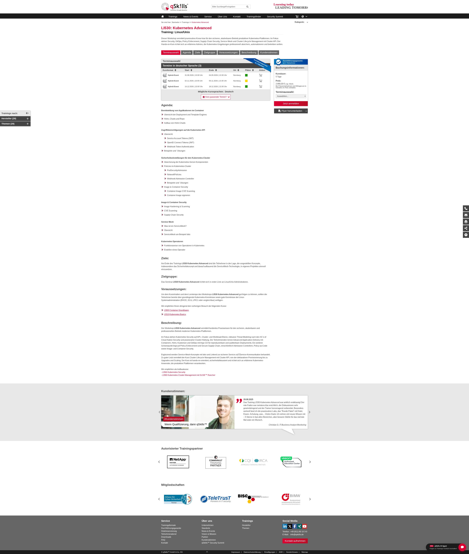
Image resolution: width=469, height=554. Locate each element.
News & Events (190, 16)
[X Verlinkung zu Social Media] (289, 526)
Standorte (206, 528)
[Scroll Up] (207, 552)
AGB (280, 552)
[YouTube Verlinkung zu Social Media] (304, 526)
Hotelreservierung (169, 531)
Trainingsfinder (254, 16)
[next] (309, 412)
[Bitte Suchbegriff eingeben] (247, 7)
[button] (309, 461)
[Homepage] (174, 6)
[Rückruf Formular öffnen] (466, 208)
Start (187, 70)
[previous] (160, 412)
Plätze (248, 70)
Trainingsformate (168, 525)
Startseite (175, 22)
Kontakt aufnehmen (295, 541)
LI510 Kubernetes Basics (175, 314)
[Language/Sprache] (304, 16)
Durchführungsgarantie (171, 528)
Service (208, 16)
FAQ (163, 540)
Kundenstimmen (268, 52)
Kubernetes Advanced (200, 22)
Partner (205, 537)
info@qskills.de (297, 534)
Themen (245, 528)
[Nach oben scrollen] (466, 235)
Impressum (235, 552)
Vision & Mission (209, 534)
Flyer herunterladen (292, 111)
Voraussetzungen (228, 52)
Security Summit (275, 16)
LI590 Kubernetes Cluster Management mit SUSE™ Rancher (188, 375)
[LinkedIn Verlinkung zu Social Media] (284, 526)
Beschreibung (249, 52)
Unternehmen (207, 525)
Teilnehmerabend (168, 534)
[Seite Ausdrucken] (466, 222)
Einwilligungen (269, 552)
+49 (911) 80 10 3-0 (298, 532)
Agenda (187, 52)
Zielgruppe (209, 52)
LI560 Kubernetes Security (173, 372)
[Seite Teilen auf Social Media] (466, 228)
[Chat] (462, 547)
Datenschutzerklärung (252, 552)
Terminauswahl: (285, 92)
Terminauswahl (171, 52)
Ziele (197, 52)
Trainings (172, 16)
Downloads (166, 537)
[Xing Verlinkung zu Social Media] (299, 526)
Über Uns (222, 16)
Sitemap (304, 552)
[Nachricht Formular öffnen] (466, 215)
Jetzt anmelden (291, 103)
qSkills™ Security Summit (213, 543)
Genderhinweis (292, 552)
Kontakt (236, 16)
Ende (211, 70)
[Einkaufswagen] (297, 16)
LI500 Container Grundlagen (176, 310)
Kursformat (168, 70)
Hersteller (246, 525)
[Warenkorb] (260, 75)
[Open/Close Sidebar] (27, 113)
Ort (234, 70)
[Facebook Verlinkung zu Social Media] (294, 526)
